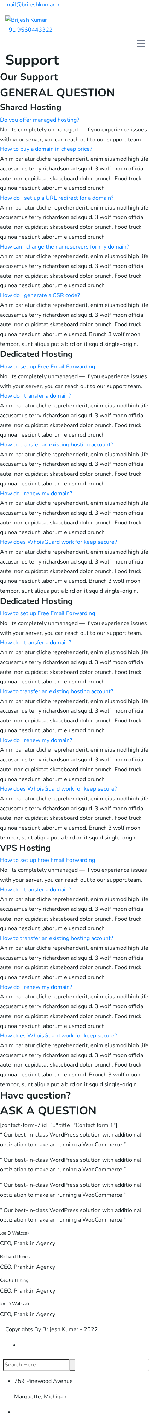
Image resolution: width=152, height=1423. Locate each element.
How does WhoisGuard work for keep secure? (58, 542)
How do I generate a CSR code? (40, 295)
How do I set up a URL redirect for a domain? (56, 198)
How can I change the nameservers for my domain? (64, 247)
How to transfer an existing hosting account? (56, 445)
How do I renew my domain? (36, 493)
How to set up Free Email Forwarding (47, 367)
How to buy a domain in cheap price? (46, 149)
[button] (76, 120)
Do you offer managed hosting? (39, 120)
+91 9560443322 (29, 30)
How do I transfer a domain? (35, 396)
